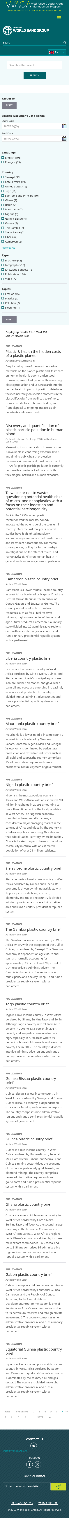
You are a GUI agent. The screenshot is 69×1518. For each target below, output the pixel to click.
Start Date (8, 120)
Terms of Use (48, 1503)
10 (18, 1417)
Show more (9, 248)
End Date (7, 133)
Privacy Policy (22, 1503)
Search (34, 75)
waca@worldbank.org (15, 1450)
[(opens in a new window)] (29, 1464)
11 (26, 1417)
